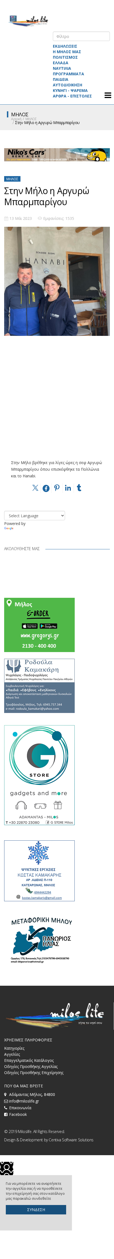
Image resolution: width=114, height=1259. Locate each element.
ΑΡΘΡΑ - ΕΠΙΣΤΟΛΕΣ (72, 96)
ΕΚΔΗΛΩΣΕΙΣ (65, 46)
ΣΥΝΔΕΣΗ (36, 1209)
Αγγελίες (12, 1054)
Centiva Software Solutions (71, 1139)
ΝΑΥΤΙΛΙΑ (62, 68)
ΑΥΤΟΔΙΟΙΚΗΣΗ (67, 84)
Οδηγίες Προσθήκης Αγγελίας (31, 1066)
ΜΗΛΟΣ (31, 119)
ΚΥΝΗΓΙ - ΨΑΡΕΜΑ (70, 90)
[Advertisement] (57, 402)
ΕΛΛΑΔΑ (60, 62)
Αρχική (16, 119)
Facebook (18, 1114)
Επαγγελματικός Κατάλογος (29, 1060)
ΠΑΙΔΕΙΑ (60, 79)
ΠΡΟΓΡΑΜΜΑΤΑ (68, 73)
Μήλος (12, 179)
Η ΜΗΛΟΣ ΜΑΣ (67, 51)
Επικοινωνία (20, 1107)
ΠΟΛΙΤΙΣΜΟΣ (65, 57)
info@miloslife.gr (24, 1101)
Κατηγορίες (14, 1048)
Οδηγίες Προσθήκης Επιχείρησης (33, 1072)
